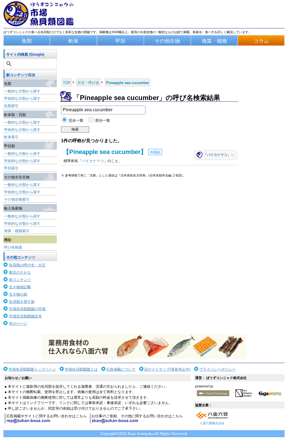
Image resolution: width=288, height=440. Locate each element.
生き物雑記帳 (20, 287)
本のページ (18, 323)
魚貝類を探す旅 (22, 302)
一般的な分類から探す (22, 91)
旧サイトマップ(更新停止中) (167, 369)
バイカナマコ (93, 161)
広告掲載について (121, 369)
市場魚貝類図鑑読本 (25, 316)
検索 (75, 129)
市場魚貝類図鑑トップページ (32, 369)
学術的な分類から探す (22, 98)
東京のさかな (20, 272)
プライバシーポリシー (217, 369)
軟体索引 (11, 137)
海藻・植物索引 (17, 231)
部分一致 (102, 120)
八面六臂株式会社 (212, 423)
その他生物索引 (17, 199)
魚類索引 (11, 106)
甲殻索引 (11, 168)
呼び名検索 (13, 247)
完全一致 (76, 120)
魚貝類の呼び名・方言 (27, 265)
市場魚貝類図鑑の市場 (27, 309)
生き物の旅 (18, 294)
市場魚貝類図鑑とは (81, 369)
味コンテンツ (20, 280)
